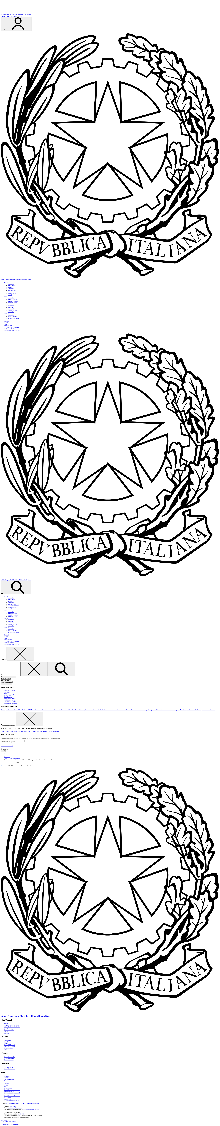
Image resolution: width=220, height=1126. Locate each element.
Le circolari (11, 309)
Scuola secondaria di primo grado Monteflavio (173, 710)
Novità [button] (6, 304)
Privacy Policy (8, 1099)
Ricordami (5, 749)
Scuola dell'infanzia (29, 710)
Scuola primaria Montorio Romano (121, 710)
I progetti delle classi (13, 318)
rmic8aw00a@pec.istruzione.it (31, 1109)
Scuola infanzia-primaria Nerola (84, 710)
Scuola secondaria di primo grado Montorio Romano (200, 710)
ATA (5, 324)
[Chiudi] (20, 653)
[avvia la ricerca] (61, 669)
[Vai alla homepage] (110, 278)
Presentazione (11, 285)
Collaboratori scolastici (10, 701)
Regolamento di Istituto (10, 703)
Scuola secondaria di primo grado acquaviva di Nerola (146, 710)
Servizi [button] (6, 296)
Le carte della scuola (13, 292)
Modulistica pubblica (9, 700)
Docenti (6, 322)
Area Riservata (8, 325)
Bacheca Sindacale (9, 329)
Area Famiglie (8, 697)
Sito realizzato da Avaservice (8, 1121)
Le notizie (10, 307)
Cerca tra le (6, 678)
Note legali (4, 1120)
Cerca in (6, 684)
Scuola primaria (49, 710)
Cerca (2, 675)
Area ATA (58, 731)
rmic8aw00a (21, 1114)
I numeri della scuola (13, 290)
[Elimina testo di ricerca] (34, 669)
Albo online (11, 312)
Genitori (6, 321)
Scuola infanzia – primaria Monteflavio (64, 710)
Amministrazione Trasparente (12, 1096)
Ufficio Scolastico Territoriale (12, 1027)
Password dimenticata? (7, 746)
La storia (10, 295)
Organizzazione (12, 293)
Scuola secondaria (40, 710)
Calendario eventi (12, 310)
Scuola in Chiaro (8, 1028)
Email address (4, 741)
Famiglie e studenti (13, 301)
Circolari (3, 710)
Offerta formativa (12, 316)
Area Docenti (7, 695)
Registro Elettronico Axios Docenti (29, 731)
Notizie (12, 710)
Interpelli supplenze (9, 692)
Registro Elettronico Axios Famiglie (10, 731)
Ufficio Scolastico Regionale (12, 1025)
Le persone (11, 288)
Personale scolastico (13, 299)
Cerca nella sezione (8, 676)
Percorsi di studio (12, 302)
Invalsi (6, 1031)
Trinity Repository (9, 694)
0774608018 (13, 1106)
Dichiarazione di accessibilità (12, 330)
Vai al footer (27, 14)
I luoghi (10, 287)
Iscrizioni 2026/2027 (9, 690)
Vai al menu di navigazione (16, 14)
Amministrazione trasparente (12, 327)
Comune (6, 1033)
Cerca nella (6, 682)
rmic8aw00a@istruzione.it (15, 1108)
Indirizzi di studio (19, 710)
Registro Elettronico (9, 698)
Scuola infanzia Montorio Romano (102, 710)
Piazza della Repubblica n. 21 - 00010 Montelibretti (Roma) (22, 1103)
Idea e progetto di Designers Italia (10, 1124)
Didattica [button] (6, 313)
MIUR (6, 1023)
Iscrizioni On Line (9, 1030)
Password (3, 743)
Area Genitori (43, 731)
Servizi (8, 710)
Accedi (3, 750)
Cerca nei (5, 680)
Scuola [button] (6, 282)
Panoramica (11, 284)
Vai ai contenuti (5, 14)
